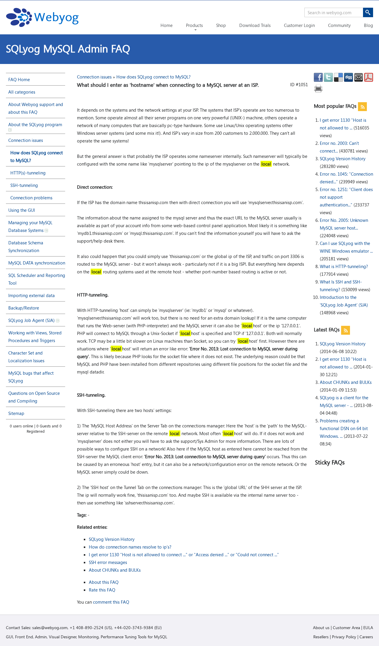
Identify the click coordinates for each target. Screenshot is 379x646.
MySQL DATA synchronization (36, 263)
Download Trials (255, 25)
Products (194, 25)
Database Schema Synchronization (25, 246)
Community (339, 25)
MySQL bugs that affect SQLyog (31, 377)
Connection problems (31, 198)
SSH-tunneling (24, 185)
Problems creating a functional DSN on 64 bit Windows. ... (344, 428)
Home (166, 25)
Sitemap (16, 413)
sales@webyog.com (50, 627)
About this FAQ (103, 582)
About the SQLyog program (35, 124)
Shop (221, 25)
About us (321, 627)
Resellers (321, 636)
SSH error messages (108, 562)
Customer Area (346, 627)
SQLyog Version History (342, 158)
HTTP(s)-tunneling (28, 173)
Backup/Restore (23, 308)
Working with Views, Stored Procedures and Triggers (35, 336)
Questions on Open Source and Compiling (34, 397)
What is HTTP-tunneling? (344, 266)
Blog (368, 25)
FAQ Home (19, 79)
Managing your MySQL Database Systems (30, 226)
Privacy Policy (344, 636)
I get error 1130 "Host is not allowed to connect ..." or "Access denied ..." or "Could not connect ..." (184, 554)
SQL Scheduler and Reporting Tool (36, 279)
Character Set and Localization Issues (26, 356)
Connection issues (25, 140)
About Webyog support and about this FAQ (35, 108)
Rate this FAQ (102, 590)
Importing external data (31, 295)
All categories (21, 92)
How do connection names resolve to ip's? (130, 547)
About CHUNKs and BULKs (346, 382)
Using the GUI (21, 210)
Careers (366, 636)
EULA (368, 627)
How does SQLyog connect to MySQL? (36, 156)
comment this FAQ (111, 602)
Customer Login (299, 25)
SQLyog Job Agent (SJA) (32, 320)
